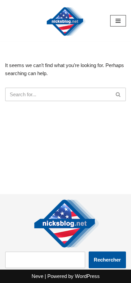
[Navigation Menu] (118, 20)
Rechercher (107, 260)
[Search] (118, 94)
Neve (37, 276)
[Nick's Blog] (65, 21)
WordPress (87, 276)
